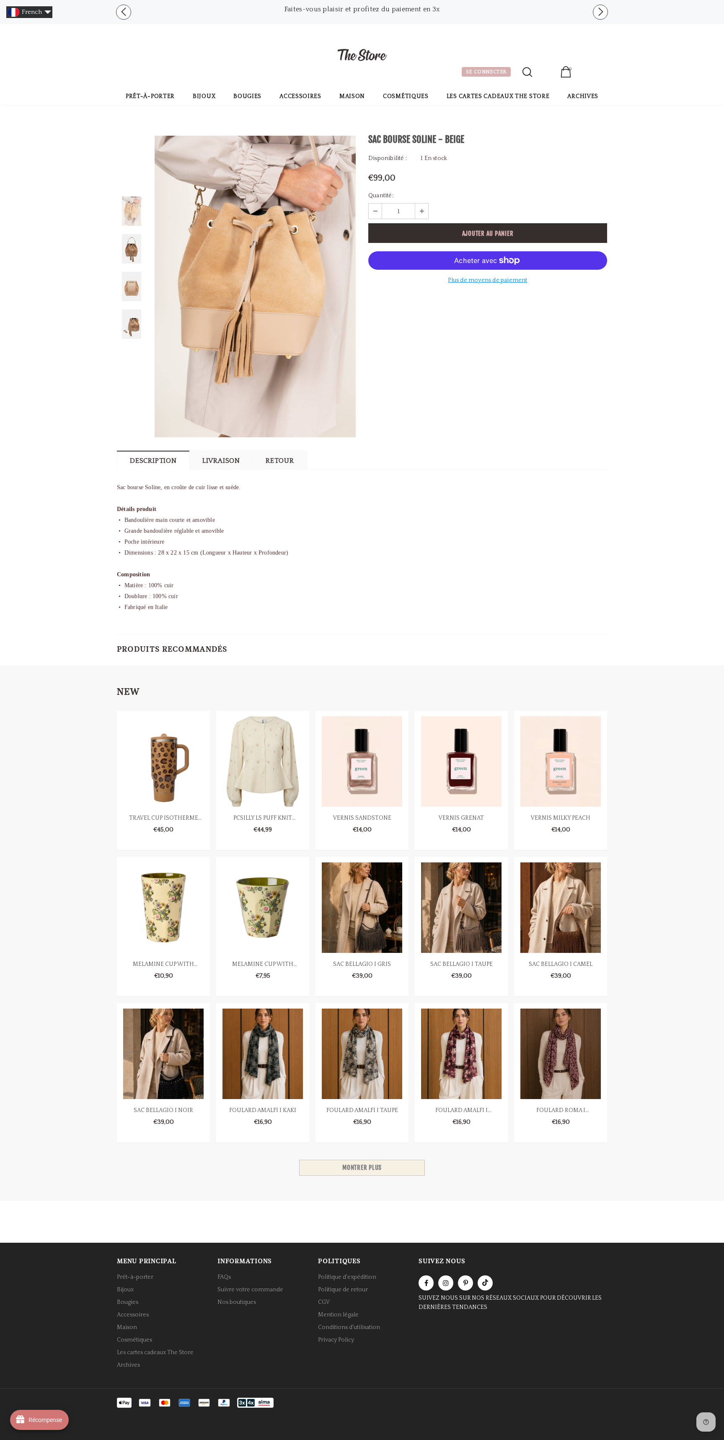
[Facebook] (426, 1282)
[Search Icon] (527, 72)
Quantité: (380, 195)
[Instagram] (445, 1282)
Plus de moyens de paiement (487, 280)
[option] (362, 9)
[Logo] (362, 56)
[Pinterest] (465, 1282)
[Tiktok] (485, 1282)
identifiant (546, 73)
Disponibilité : (387, 158)
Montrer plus (362, 1168)
